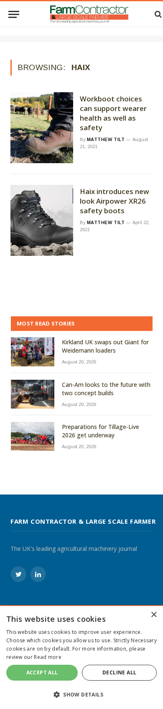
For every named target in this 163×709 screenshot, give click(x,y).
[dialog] (81, 657)
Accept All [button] (42, 672)
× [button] (153, 615)
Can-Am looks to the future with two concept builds (106, 389)
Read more (47, 657)
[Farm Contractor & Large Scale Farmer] (89, 14)
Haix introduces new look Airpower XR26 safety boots (114, 201)
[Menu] (13, 14)
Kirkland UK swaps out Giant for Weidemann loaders (105, 346)
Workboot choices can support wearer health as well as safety (113, 113)
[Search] (157, 14)
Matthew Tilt (106, 139)
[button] (81, 694)
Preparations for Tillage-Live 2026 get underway (100, 431)
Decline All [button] (119, 672)
